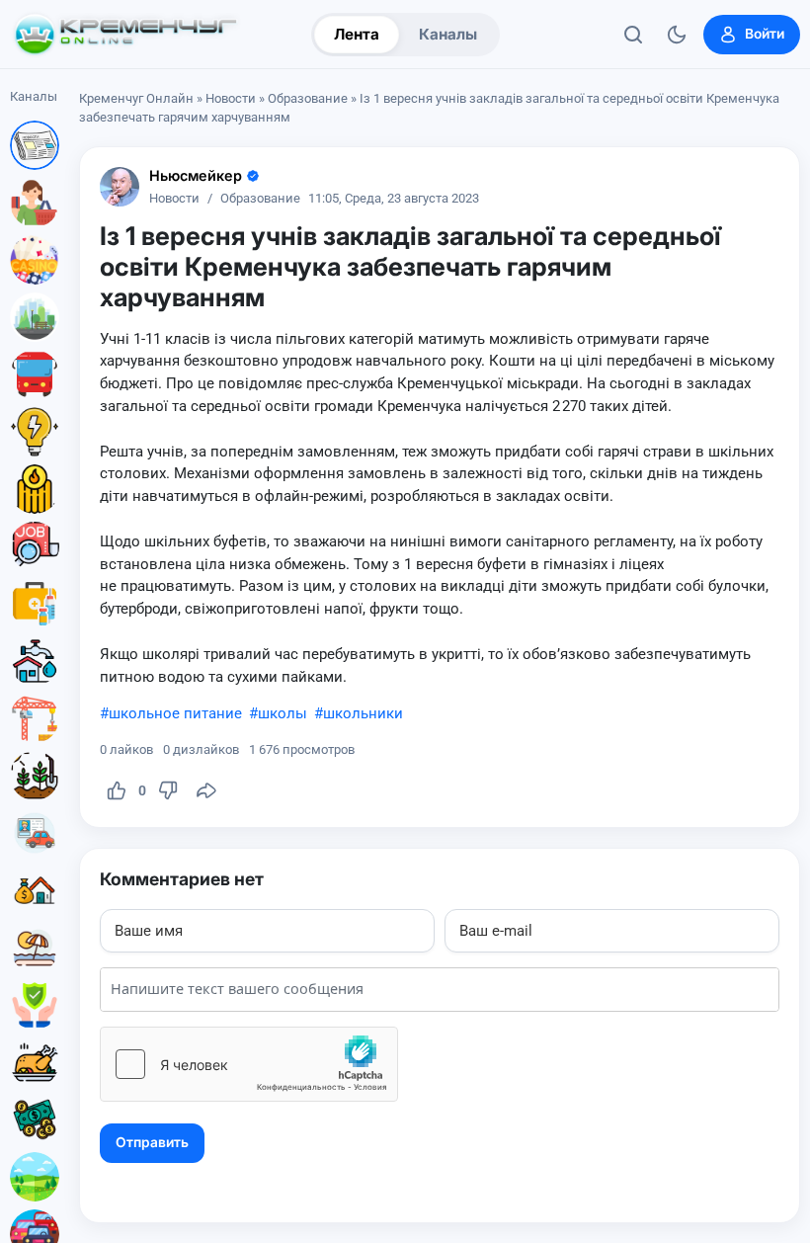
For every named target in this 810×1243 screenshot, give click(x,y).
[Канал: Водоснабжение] (34, 661)
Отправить (152, 1142)
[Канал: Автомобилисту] (34, 833)
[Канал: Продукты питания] (34, 1062)
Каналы (448, 34)
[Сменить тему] (676, 34)
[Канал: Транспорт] (34, 374)
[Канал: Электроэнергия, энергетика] (34, 431)
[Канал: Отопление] (34, 489)
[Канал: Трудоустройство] (34, 546)
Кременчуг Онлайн (136, 98)
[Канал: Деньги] (34, 1119)
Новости (230, 98)
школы (282, 713)
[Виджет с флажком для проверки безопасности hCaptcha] (249, 1064)
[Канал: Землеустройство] (34, 1177)
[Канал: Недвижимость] (34, 890)
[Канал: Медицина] (34, 603)
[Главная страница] (125, 34)
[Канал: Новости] (34, 145)
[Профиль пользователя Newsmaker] (119, 187)
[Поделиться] (206, 790)
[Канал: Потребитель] (34, 202)
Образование (308, 98)
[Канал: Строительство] (34, 718)
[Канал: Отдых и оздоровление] (34, 947)
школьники (363, 713)
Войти (764, 33)
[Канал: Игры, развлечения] (34, 260)
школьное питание (175, 713)
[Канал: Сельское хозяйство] (34, 775)
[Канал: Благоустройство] (34, 317)
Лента (356, 34)
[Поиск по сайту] (633, 34)
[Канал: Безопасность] (34, 1005)
